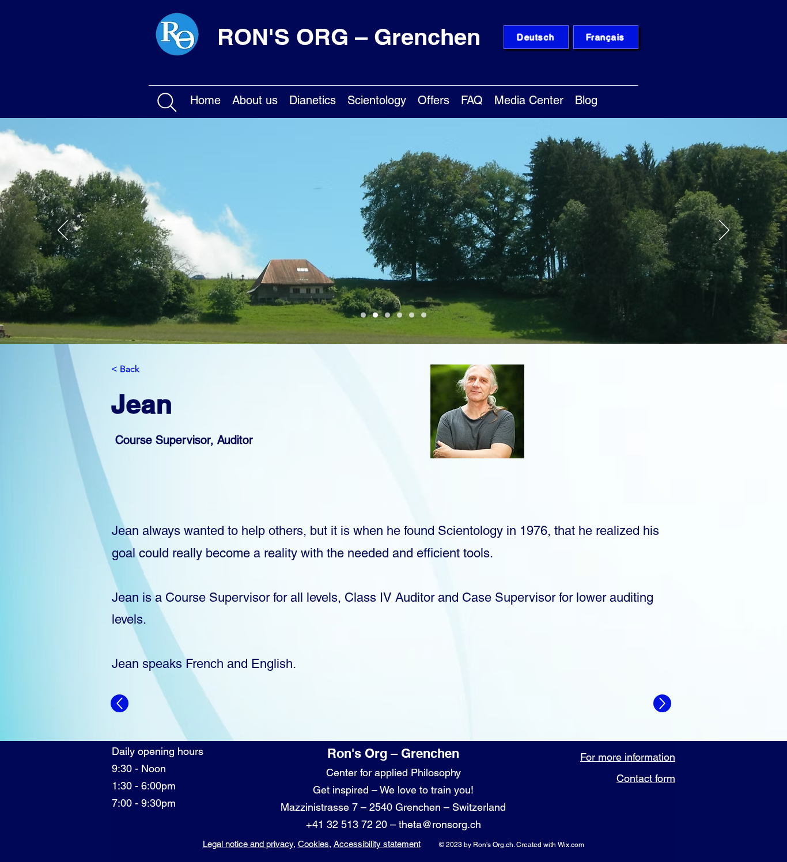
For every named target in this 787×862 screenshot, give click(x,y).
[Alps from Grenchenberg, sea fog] (387, 315)
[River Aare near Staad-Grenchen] (363, 315)
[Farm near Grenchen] (375, 315)
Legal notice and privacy (248, 844)
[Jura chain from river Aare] (423, 315)
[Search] (167, 102)
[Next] (724, 231)
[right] (662, 703)
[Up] (119, 703)
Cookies (313, 844)
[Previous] (63, 231)
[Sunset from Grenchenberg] (399, 315)
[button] (254, 98)
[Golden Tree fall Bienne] (411, 315)
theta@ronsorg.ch (440, 824)
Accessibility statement (377, 844)
